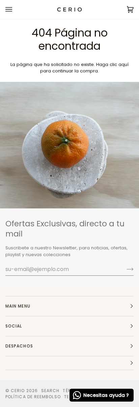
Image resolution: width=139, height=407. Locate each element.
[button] (69, 363)
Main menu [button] (17, 306)
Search (50, 390)
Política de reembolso (33, 397)
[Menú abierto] (15, 9)
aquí (123, 64)
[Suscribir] (125, 269)
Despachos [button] (19, 346)
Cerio (18, 390)
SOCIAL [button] (13, 326)
